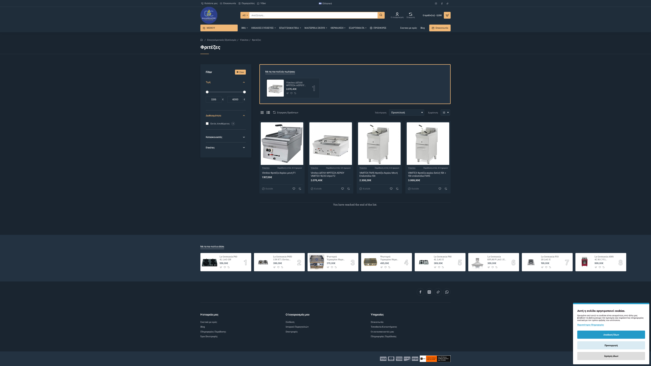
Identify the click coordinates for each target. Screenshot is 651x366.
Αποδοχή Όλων (611, 334)
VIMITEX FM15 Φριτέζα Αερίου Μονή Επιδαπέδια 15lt (378, 174)
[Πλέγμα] (262, 112)
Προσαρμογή (611, 345)
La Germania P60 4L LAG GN (228, 258)
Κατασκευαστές (214, 137)
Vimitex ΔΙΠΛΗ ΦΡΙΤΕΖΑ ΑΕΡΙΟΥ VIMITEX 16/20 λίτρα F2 (295, 84)
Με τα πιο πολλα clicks (212, 246)
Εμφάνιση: (433, 112)
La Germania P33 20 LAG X (550, 258)
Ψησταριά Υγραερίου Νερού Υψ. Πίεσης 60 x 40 (389, 258)
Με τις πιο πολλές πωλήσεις (280, 71)
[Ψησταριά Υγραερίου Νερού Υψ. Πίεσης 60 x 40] (370, 262)
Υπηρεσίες (377, 314)
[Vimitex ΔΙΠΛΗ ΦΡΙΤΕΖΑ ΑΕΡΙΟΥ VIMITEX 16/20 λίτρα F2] (275, 88)
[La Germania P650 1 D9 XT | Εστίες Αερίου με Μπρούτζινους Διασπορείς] (263, 262)
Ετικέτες (210, 147)
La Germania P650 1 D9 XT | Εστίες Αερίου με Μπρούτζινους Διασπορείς (282, 258)
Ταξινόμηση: (381, 112)
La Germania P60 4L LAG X (442, 258)
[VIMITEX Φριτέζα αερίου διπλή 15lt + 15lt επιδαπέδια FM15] (428, 143)
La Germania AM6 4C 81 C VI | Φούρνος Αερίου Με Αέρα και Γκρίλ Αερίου (604, 258)
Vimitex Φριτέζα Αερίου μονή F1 (278, 172)
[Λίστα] (268, 112)
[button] (287, 93)
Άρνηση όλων (611, 356)
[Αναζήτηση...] (381, 15)
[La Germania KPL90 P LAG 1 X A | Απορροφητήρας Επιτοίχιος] (477, 262)
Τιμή (208, 82)
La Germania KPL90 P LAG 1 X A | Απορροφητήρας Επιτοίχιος (496, 258)
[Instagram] (429, 292)
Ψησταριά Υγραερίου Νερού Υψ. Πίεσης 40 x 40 (336, 258)
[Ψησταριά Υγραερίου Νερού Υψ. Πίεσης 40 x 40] (316, 262)
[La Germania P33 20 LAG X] (531, 262)
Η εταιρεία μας (209, 314)
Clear (241, 72)
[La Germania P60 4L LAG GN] (209, 262)
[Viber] (447, 292)
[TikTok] (438, 292)
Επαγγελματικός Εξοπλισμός (221, 39)
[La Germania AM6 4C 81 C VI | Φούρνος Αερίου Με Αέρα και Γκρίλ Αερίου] (584, 262)
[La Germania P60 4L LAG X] (423, 262)
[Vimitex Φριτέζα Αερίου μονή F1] (282, 143)
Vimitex (244, 39)
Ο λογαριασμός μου (298, 314)
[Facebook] (420, 292)
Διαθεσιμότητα (213, 115)
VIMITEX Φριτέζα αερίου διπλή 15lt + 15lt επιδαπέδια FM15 (427, 174)
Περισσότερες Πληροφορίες (590, 324)
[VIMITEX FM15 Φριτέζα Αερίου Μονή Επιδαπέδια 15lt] (379, 143)
